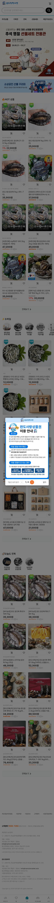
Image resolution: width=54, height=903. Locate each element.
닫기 (44, 482)
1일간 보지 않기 (13, 482)
